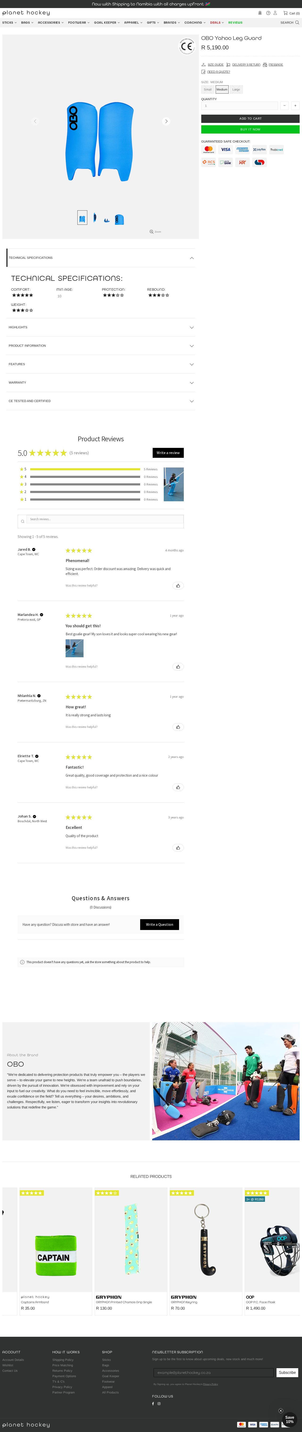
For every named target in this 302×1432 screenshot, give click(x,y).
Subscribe (287, 1373)
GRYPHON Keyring (167, 1302)
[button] (168, 453)
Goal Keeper (110, 1376)
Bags (105, 1365)
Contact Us (10, 1370)
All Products (110, 1392)
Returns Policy (62, 1370)
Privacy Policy (62, 1387)
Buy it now (250, 129)
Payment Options (64, 1376)
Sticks (106, 1360)
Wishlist (7, 1365)
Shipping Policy (63, 1360)
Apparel (107, 1387)
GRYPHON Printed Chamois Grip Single (107, 1302)
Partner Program (63, 1392)
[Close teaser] (280, 1410)
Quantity (209, 99)
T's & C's (58, 1381)
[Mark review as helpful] (178, 585)
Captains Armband (18, 1302)
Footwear (108, 1381)
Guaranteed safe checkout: (225, 141)
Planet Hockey (26, 13)
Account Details (13, 1360)
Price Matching (62, 1365)
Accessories (110, 1370)
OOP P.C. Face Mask (243, 1302)
